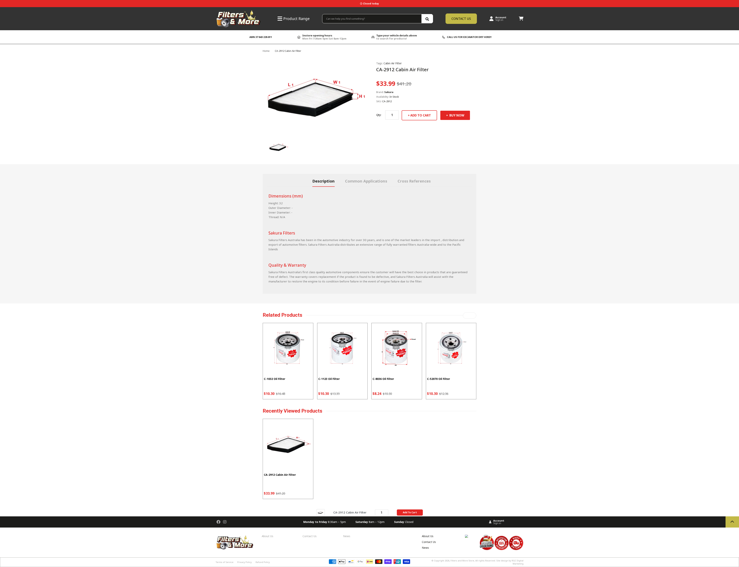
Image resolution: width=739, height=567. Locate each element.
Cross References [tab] (414, 181)
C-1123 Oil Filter (329, 379)
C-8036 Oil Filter (383, 379)
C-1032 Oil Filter (274, 379)
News (346, 536)
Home (266, 51)
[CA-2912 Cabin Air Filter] (320, 512)
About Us (267, 536)
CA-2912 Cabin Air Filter (280, 475)
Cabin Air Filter (393, 63)
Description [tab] (323, 181)
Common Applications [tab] (366, 181)
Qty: (378, 115)
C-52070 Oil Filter (438, 379)
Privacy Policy (244, 562)
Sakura (388, 92)
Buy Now (456, 115)
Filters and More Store (462, 560)
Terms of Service (224, 562)
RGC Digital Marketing (517, 562)
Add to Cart (420, 115)
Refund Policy (263, 562)
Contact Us (310, 536)
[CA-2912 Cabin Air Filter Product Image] (278, 147)
